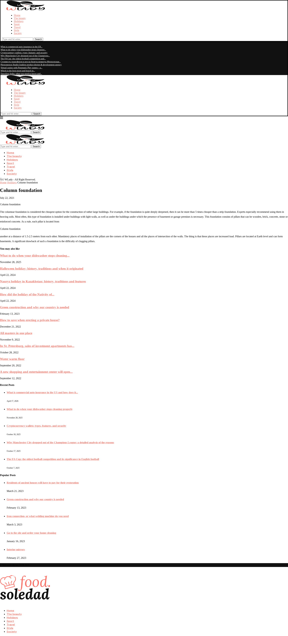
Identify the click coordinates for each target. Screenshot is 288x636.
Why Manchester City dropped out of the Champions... (25, 55)
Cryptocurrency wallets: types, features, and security (24, 52)
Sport (17, 24)
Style (16, 30)
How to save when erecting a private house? (30, 320)
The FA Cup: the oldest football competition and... (23, 58)
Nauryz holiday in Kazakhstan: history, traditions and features (43, 281)
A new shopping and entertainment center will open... (36, 372)
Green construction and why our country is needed (34, 307)
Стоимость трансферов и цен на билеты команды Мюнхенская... (30, 61)
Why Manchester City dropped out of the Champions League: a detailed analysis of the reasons (60, 442)
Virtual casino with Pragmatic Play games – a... (21, 67)
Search (38, 39)
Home (17, 15)
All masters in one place (16, 333)
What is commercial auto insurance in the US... (21, 46)
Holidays (18, 21)
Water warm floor (12, 359)
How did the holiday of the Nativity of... (27, 294)
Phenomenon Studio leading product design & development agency (31, 64)
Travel (17, 27)
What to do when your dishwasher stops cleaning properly (39, 409)
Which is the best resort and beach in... (17, 70)
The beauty (20, 18)
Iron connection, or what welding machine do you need (38, 516)
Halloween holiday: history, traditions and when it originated (41, 268)
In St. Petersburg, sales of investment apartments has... (37, 346)
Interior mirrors (16, 549)
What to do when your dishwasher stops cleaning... (23, 49)
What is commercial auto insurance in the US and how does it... (42, 392)
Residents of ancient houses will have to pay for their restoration (43, 482)
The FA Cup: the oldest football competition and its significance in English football (53, 459)
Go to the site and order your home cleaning (31, 532)
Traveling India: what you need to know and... (21, 73)
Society (18, 33)
